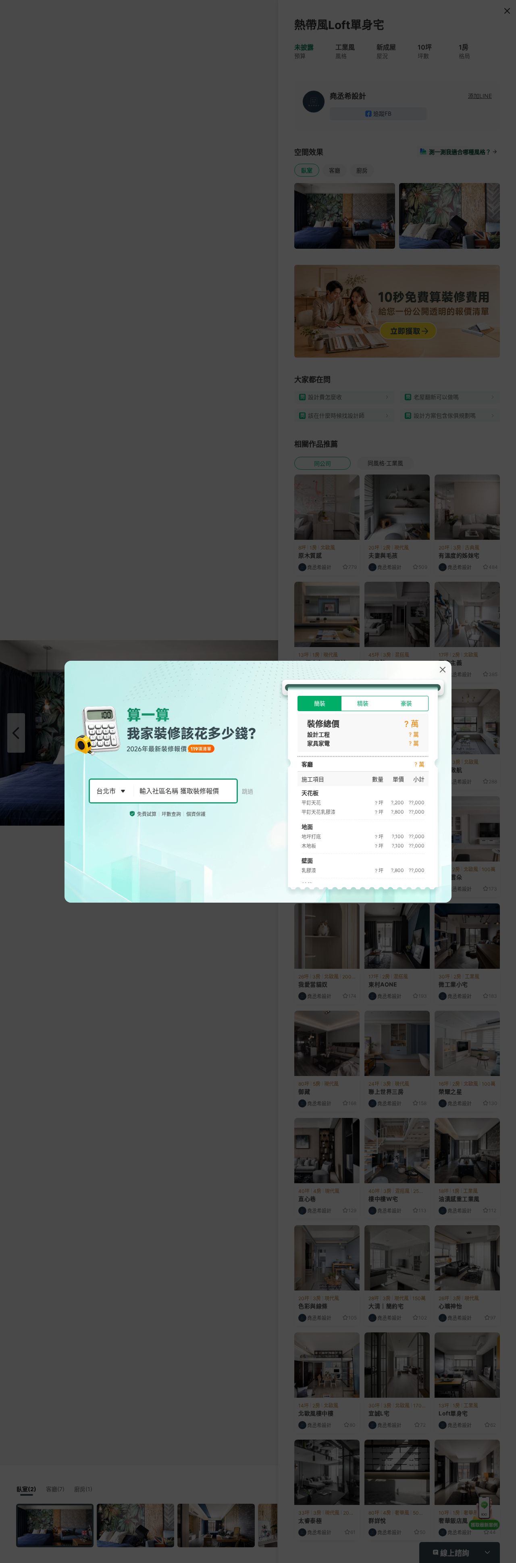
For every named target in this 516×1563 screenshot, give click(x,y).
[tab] (319, 703)
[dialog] (258, 782)
